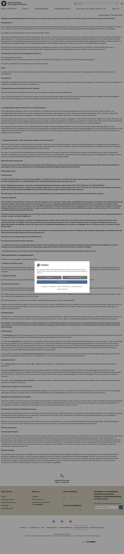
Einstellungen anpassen (75, 277)
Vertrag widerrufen (62, 289)
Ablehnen (49, 277)
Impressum (45, 286)
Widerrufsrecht (66, 286)
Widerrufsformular (77, 286)
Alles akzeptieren (62, 282)
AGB (59, 286)
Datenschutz (52, 286)
